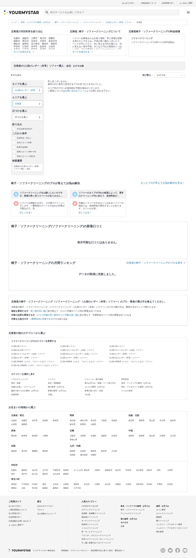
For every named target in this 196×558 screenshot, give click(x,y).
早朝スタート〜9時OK (26, 156)
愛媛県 (35, 451)
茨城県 (114, 420)
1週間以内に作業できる (41, 319)
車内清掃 (124, 522)
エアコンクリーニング (90, 510)
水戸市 (45, 470)
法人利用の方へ (15, 513)
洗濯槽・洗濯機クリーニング (93, 513)
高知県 (45, 451)
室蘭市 (52, 38)
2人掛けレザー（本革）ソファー (24, 358)
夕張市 (43, 41)
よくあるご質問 (185, 3)
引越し (50, 394)
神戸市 (24, 474)
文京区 (55, 484)
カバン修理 (160, 510)
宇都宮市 (56, 470)
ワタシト (41, 510)
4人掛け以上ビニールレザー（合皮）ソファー (79, 354)
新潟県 (131, 420)
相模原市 (108, 470)
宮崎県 (72, 455)
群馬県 (83, 424)
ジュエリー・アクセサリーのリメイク (171, 528)
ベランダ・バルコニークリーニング (96, 535)
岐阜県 (24, 436)
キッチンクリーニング (90, 521)
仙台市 (35, 470)
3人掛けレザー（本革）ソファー (73, 358)
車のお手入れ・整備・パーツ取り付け (100, 383)
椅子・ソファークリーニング (133, 510)
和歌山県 (73, 440)
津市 (159, 470)
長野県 (141, 420)
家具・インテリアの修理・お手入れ (136, 383)
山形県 (14, 424)
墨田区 (76, 484)
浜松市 (149, 470)
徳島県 (14, 451)
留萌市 (25, 44)
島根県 (141, 436)
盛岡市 (24, 470)
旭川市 (43, 38)
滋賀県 (104, 436)
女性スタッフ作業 (24, 142)
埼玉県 (93, 420)
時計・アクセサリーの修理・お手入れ (137, 387)
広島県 (162, 436)
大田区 (128, 484)
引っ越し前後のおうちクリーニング (96, 543)
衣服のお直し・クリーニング (23, 387)
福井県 (173, 420)
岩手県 (35, 420)
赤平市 (34, 46)
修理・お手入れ (162, 506)
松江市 (35, 474)
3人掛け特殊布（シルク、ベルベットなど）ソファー (130, 361)
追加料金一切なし (24, 138)
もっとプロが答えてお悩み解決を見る (162, 183)
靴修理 (159, 517)
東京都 (72, 420)
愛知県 (14, 436)
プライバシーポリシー (79, 550)
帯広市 (25, 41)
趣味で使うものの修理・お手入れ (25, 391)
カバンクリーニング (164, 513)
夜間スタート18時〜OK (26, 152)
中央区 (35, 484)
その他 (87, 394)
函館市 (25, 38)
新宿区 (14, 484)
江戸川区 (77, 488)
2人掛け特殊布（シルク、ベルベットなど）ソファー (81, 361)
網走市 (17, 44)
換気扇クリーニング (89, 517)
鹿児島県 (84, 455)
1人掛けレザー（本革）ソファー (122, 354)
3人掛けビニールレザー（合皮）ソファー (28, 354)
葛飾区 (66, 488)
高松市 (45, 474)
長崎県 (93, 451)
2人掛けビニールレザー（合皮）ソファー (126, 350)
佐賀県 (83, 451)
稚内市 (45, 44)
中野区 (159, 484)
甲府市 (128, 470)
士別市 (52, 46)
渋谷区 (149, 484)
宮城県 (45, 420)
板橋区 (45, 488)
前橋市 (66, 470)
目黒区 (118, 484)
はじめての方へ (128, 3)
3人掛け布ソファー (117, 346)
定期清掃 (15, 394)
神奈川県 (84, 420)
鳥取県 (131, 436)
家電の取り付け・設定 (94, 391)
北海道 (14, 420)
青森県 (24, 420)
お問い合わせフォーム (75, 91)
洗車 (122, 526)
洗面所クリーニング (89, 524)
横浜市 (87, 470)
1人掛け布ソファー (19, 346)
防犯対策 (125, 379)
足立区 (87, 484)
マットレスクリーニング (131, 513)
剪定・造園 (15, 383)
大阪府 (72, 436)
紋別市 (43, 46)
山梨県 (93, 424)
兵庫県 (83, 436)
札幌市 (17, 38)
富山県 (152, 420)
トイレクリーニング (89, 528)
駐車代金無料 (22, 147)
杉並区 (170, 484)
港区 (44, 484)
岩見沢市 (53, 41)
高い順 (42, 311)
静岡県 (35, 436)
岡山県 (152, 436)
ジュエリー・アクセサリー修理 (169, 524)
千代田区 (25, 484)
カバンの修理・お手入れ (95, 387)
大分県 (114, 451)
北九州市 (56, 474)
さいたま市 (78, 470)
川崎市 (97, 470)
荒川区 (35, 488)
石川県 (162, 420)
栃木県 (72, 424)
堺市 (13, 474)
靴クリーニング (162, 521)
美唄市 (54, 44)
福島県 (24, 424)
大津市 (170, 470)
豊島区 (14, 488)
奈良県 (114, 436)
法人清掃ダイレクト (45, 514)
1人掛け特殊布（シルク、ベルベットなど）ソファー (32, 361)
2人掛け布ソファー (68, 346)
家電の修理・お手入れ (57, 391)
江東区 (97, 484)
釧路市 (17, 41)
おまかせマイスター (45, 506)
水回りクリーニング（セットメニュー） (98, 539)
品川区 (107, 484)
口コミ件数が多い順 (68, 315)
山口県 (173, 436)
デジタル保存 (126, 391)
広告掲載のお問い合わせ (19, 521)
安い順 (33, 311)
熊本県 (104, 451)
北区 (23, 488)
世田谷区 (139, 484)
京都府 (93, 436)
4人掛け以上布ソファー (20, 350)
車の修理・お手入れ (129, 519)
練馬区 (55, 488)
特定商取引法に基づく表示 (102, 550)
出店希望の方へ (168, 3)
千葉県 (104, 420)
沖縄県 (93, 455)
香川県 (24, 451)
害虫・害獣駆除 (54, 383)
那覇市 (66, 474)
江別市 (25, 46)
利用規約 (65, 550)
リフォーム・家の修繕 (94, 379)
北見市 (34, 41)
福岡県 (72, 451)
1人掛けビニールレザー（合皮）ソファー (77, 350)
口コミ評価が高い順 (46, 315)
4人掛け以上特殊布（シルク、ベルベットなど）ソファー (34, 365)
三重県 (45, 436)
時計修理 (160, 532)
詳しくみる (25, 212)
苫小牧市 (35, 44)
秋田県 (55, 420)
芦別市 (17, 46)
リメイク (51, 379)
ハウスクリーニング (19, 379)
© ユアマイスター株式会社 (44, 550)
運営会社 (118, 550)
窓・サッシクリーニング (91, 532)
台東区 (66, 484)
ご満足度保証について (18, 510)
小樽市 (34, 38)
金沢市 (118, 470)
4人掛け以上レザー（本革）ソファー (124, 358)
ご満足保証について (148, 3)
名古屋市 (139, 470)
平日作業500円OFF (24, 129)
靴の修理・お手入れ (56, 387)
